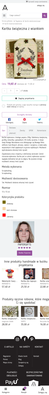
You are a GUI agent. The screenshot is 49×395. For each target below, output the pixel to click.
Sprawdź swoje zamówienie (37, 2)
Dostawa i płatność (12, 130)
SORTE (23, 321)
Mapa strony (7, 363)
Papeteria (18, 21)
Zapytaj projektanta (26, 99)
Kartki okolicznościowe (32, 21)
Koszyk (24, 392)
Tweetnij (39, 123)
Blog (19, 359)
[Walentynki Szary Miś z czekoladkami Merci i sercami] (10, 273)
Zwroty (22, 131)
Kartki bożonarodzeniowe (13, 24)
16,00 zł (44, 324)
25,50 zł (25, 287)
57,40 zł (6, 287)
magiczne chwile (7, 321)
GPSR (31, 131)
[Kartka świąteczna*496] (10, 311)
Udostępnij (9, 123)
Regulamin (7, 356)
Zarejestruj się (23, 363)
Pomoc (5, 359)
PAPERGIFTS (6, 284)
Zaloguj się (42, 393)
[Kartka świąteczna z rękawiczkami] (29, 311)
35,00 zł (25, 324)
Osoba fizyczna (25, 253)
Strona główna (7, 21)
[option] (10, 278)
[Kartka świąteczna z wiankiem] (25, 58)
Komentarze (41, 131)
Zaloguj (20, 366)
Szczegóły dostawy (24, 115)
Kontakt (36, 356)
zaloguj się (40, 5)
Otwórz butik (22, 356)
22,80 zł (44, 287)
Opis (3, 131)
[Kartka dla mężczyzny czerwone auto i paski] (29, 273)
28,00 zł (6, 324)
